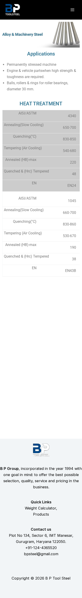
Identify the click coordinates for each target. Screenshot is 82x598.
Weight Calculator (40, 508)
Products (41, 514)
